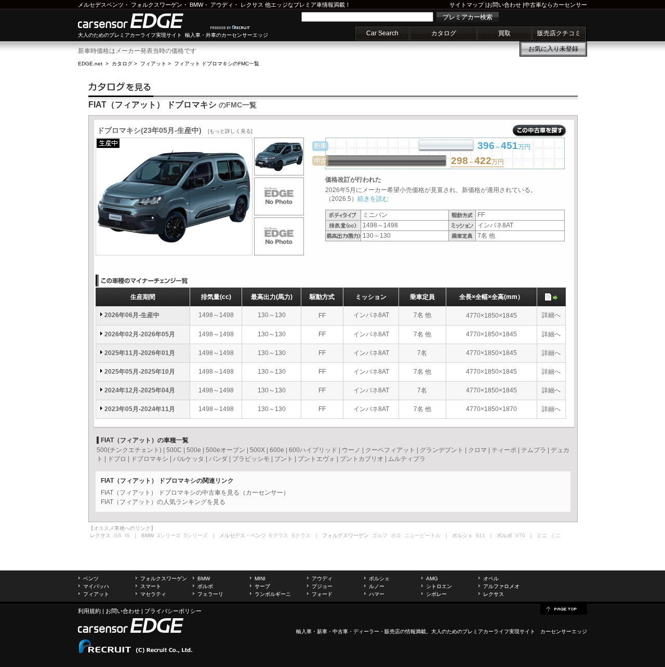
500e (194, 450)
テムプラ (533, 450)
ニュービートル (422, 535)
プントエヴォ (316, 458)
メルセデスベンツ (101, 5)
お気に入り (553, 48)
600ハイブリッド (313, 450)
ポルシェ (379, 578)
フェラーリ (210, 594)
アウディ (221, 5)
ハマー (376, 594)
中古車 (340, 631)
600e (277, 450)
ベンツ (91, 578)
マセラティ (153, 594)
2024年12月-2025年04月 (139, 390)
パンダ (218, 458)
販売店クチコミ (559, 33)
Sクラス (301, 535)
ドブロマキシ (149, 458)
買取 (504, 33)
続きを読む (373, 198)
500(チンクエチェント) (129, 450)
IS (127, 535)
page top (563, 608)
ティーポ (503, 450)
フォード (322, 594)
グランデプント (441, 450)
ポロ (396, 535)
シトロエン (439, 586)
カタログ (443, 33)
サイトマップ (466, 5)
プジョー (322, 586)
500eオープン (225, 450)
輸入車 (304, 631)
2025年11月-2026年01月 (139, 353)
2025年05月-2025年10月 (139, 371)
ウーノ (351, 450)
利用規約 (89, 611)
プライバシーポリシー (173, 611)
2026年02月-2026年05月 (139, 334)
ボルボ (205, 586)
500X (257, 450)
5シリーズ (196, 535)
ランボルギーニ (273, 594)
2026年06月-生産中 (131, 315)
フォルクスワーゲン (156, 5)
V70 (520, 535)
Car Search (382, 33)
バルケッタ (188, 458)
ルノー (376, 586)
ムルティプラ (406, 458)
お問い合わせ (504, 5)
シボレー (436, 594)
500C (174, 450)
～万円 (477, 161)
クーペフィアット (390, 450)
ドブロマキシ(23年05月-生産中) (174, 130)
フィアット (153, 63)
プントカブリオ (361, 458)
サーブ (262, 586)
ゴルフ (380, 535)
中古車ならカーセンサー (555, 5)
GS (118, 535)
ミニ (555, 535)
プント (283, 458)
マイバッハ (96, 586)
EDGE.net (90, 63)
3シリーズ (169, 535)
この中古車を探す (539, 131)
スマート (150, 586)
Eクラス (278, 535)
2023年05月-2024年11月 (139, 409)
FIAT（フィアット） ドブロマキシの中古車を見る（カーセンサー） (195, 492)
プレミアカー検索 (468, 17)
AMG (432, 578)
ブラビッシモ (251, 458)
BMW (196, 5)
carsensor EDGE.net (141, 20)
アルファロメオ (501, 586)
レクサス (252, 5)
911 (480, 535)
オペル (491, 578)
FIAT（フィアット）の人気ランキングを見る (163, 502)
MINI (260, 578)
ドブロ (117, 458)
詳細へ (551, 315)
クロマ (477, 450)
